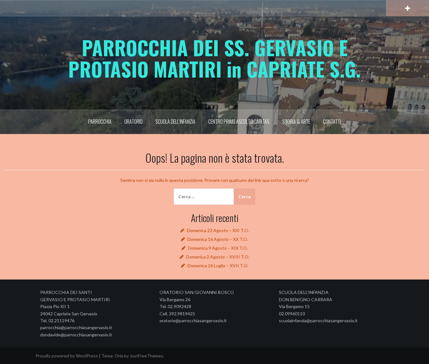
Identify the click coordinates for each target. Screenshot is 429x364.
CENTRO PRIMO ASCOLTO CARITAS (238, 121)
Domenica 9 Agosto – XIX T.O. (218, 248)
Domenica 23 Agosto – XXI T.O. (218, 230)
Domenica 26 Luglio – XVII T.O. (217, 265)
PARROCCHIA (99, 121)
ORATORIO (133, 121)
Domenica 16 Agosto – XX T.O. (217, 239)
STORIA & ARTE (296, 121)
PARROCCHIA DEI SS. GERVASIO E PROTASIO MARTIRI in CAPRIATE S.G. (214, 58)
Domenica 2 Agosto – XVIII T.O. (217, 256)
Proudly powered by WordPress (66, 355)
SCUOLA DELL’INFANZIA (175, 121)
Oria (119, 355)
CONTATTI (332, 121)
